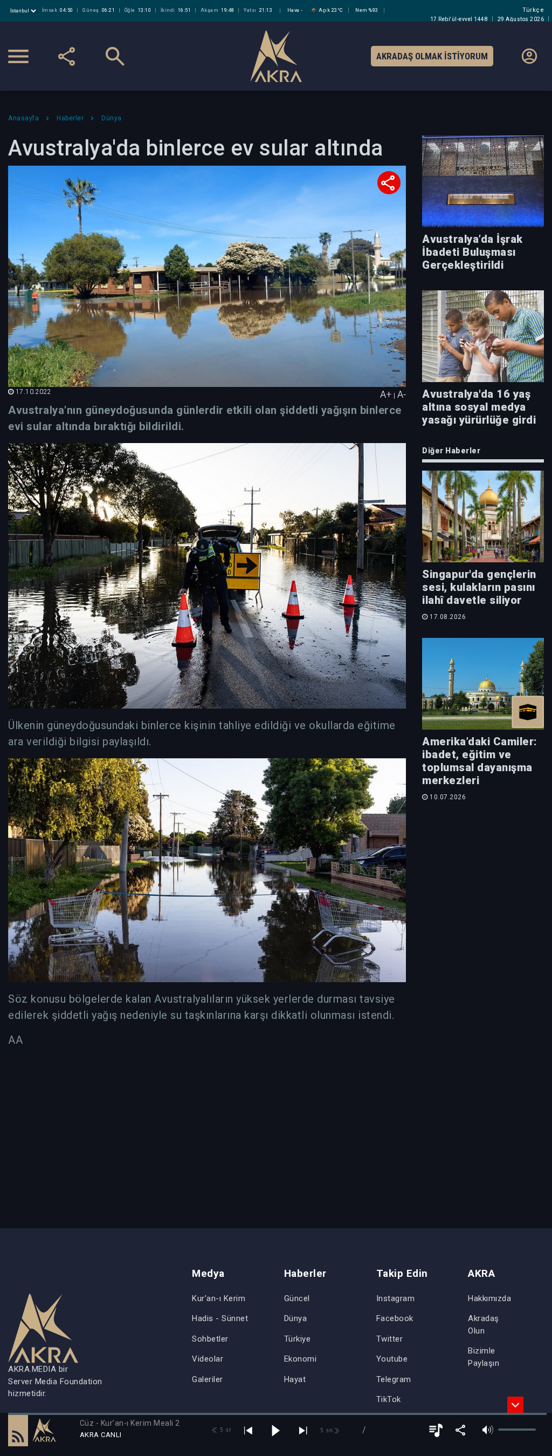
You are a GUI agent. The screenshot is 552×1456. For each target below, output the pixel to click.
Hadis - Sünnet (220, 1318)
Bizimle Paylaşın (483, 1357)
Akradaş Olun (483, 1325)
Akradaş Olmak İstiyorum (432, 56)
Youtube (392, 1359)
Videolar (207, 1359)
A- (401, 394)
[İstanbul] (24, 11)
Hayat (295, 1379)
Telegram (393, 1379)
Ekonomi (300, 1359)
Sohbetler (210, 1339)
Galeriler (207, 1379)
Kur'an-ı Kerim (218, 1298)
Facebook (394, 1318)
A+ (386, 394)
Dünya (295, 1318)
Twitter (389, 1339)
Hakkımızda (489, 1298)
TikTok (388, 1399)
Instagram (395, 1298)
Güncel (297, 1298)
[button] (18, 1430)
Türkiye (297, 1339)
